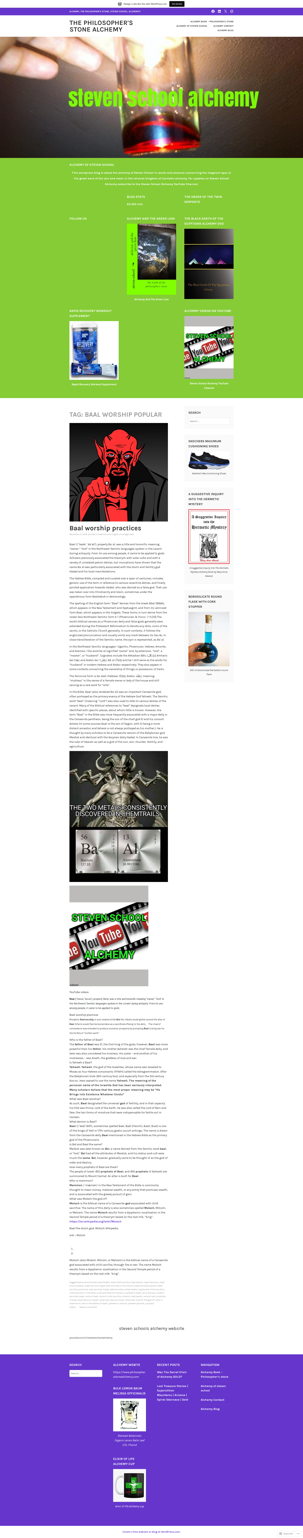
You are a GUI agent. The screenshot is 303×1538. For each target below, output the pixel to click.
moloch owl (149, 1296)
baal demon (137, 1282)
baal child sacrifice (120, 1282)
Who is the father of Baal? (95, 1303)
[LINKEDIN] (219, 11)
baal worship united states (123, 1289)
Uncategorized (126, 534)
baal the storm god (108, 534)
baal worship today (99, 1289)
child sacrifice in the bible (82, 1293)
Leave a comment (88, 1307)
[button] (118, 1040)
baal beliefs (104, 1282)
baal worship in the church (120, 1285)
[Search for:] (209, 421)
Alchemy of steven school (191, 26)
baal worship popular (146, 1285)
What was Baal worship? (112, 1300)
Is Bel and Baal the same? (110, 1293)
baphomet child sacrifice (151, 1289)
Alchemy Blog (225, 30)
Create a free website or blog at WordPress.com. (151, 1531)
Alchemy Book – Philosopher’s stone (212, 21)
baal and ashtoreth (87, 1282)
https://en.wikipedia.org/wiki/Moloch (95, 1221)
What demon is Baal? (88, 1300)
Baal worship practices (105, 528)
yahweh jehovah (136, 1303)
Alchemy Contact (223, 26)
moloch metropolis (132, 1296)
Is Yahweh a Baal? (133, 1293)
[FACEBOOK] (213, 11)
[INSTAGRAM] (232, 11)
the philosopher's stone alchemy (101, 26)
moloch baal (91, 1296)
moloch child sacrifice (110, 1296)
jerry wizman (149, 1293)
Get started (177, 4)
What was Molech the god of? (140, 1300)
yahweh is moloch (118, 1303)
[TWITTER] (225, 11)
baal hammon (151, 1282)
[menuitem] (121, 1249)
